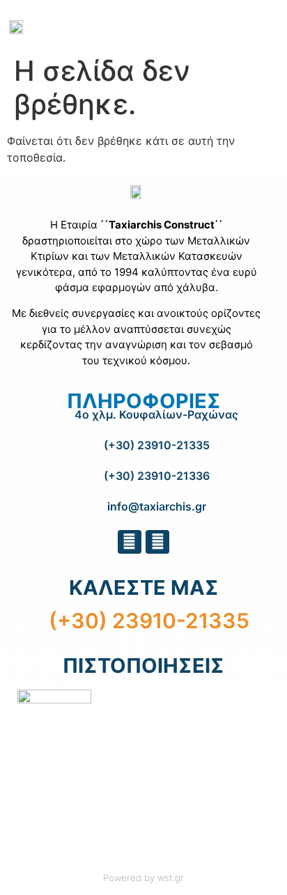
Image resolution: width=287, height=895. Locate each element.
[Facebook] (129, 542)
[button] (232, 22)
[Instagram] (157, 542)
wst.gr (170, 877)
